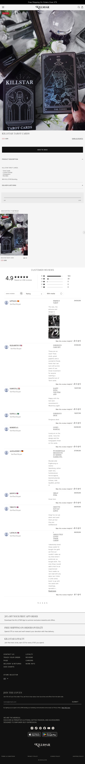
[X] (53, 728)
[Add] (25, 253)
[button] (55, 276)
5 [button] (46, 603)
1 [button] (38, 603)
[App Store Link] (34, 734)
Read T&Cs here (66, 707)
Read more (52, 591)
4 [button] (44, 603)
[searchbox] (11, 293)
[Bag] (82, 7)
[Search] (79, 7)
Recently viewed (10, 211)
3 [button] (42, 603)
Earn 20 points (77, 138)
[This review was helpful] (74, 341)
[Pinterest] (40, 728)
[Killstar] (42, 745)
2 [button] (40, 603)
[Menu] (3, 7)
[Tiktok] (36, 728)
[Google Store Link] (49, 734)
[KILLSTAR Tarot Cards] (14, 234)
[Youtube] (48, 728)
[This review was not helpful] (78, 341)
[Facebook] (44, 728)
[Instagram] (32, 728)
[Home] (42, 7)
